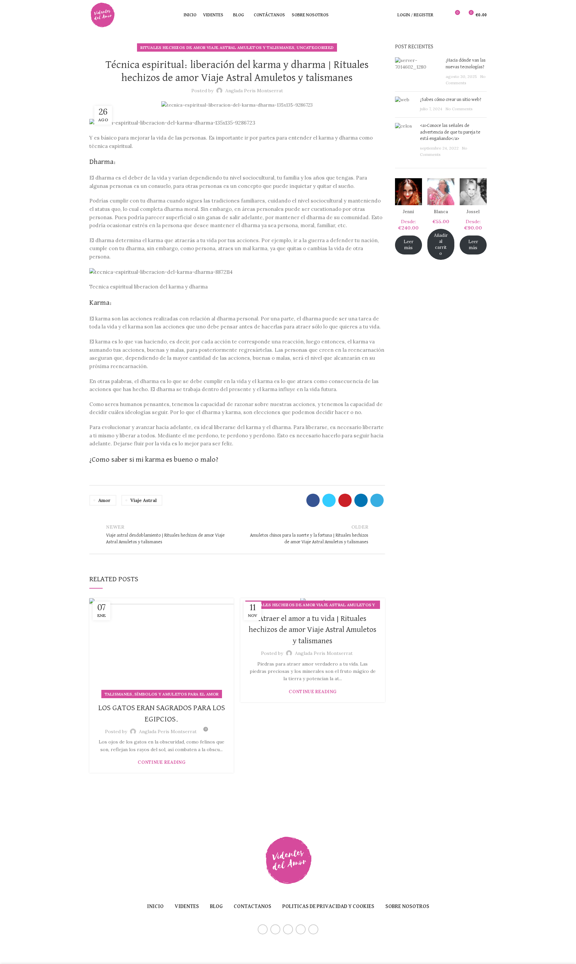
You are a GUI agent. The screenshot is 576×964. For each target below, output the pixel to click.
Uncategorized (315, 47)
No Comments (459, 108)
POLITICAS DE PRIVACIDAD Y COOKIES (328, 906)
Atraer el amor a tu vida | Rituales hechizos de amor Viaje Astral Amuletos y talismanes (312, 630)
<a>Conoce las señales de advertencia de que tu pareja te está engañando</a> (450, 132)
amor (104, 500)
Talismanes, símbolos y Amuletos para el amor (162, 694)
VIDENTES (187, 906)
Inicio (155, 906)
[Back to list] (237, 534)
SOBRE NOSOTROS (407, 906)
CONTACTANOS (252, 906)
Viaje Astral (143, 500)
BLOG (216, 906)
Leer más (408, 244)
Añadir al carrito (441, 244)
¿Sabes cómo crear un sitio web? (450, 99)
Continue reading (161, 762)
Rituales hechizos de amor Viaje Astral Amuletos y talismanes (217, 47)
